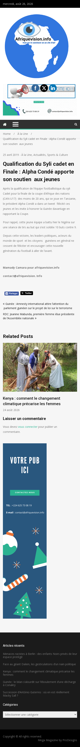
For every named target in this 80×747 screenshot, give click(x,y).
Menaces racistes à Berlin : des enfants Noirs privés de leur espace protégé (40, 655)
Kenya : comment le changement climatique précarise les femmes (39, 672)
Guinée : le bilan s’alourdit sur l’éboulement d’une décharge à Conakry (39, 683)
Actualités (39, 155)
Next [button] (74, 379)
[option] (40, 377)
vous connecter (27, 427)
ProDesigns (70, 740)
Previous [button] (5, 379)
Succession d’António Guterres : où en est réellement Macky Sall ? (36, 693)
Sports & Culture (57, 155)
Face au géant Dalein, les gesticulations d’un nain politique (39, 664)
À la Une (26, 155)
